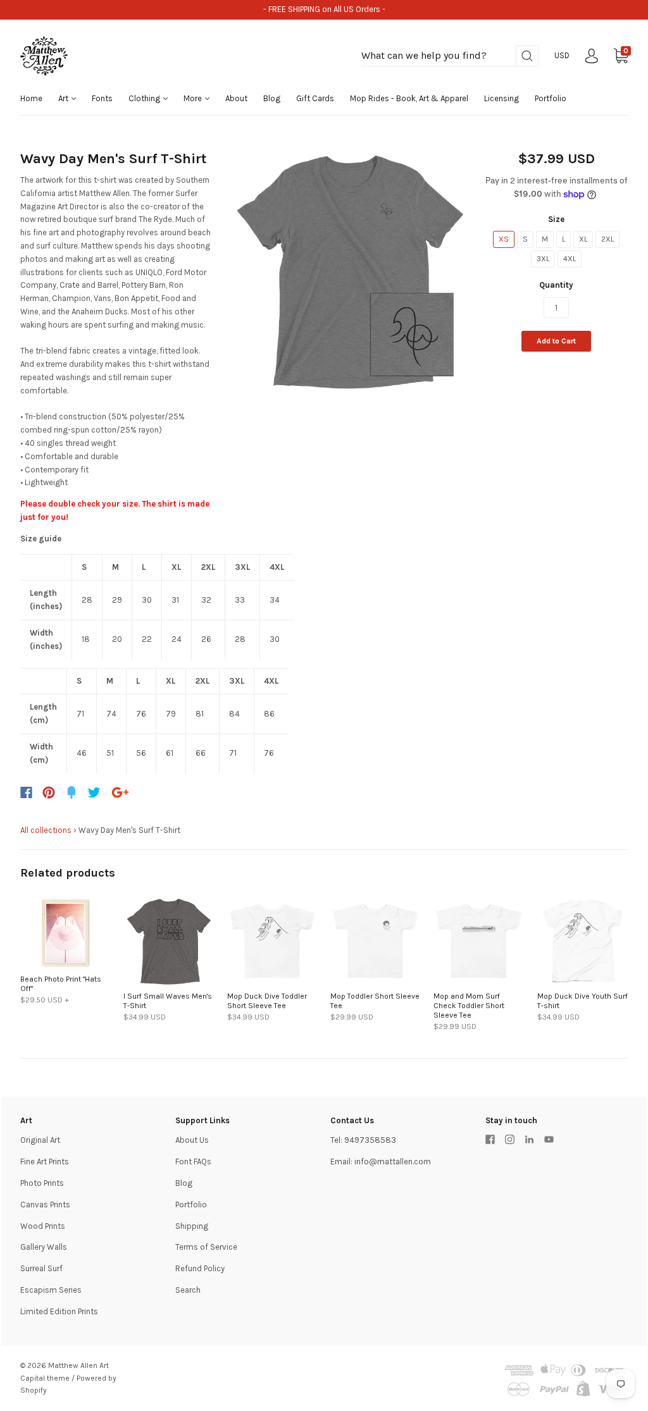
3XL (543, 258)
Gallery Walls (43, 1247)
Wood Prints (42, 1226)
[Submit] (527, 56)
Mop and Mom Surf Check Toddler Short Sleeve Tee (468, 1006)
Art (64, 98)
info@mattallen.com (392, 1161)
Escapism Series (51, 1290)
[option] (350, 272)
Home (31, 98)
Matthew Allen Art (78, 1365)
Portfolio (550, 98)
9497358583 (370, 1140)
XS (504, 239)
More (194, 98)
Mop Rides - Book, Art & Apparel (409, 98)
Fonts (102, 98)
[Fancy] (71, 792)
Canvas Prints (45, 1204)
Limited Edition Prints (59, 1311)
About (236, 98)
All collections (46, 830)
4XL (569, 258)
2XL (607, 239)
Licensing (501, 98)
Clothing (145, 98)
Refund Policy (200, 1268)
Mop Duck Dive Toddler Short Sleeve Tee (267, 1001)
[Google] (120, 792)
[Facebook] (26, 792)
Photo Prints (42, 1183)
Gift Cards (315, 98)
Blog (271, 98)
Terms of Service (206, 1247)
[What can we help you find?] (450, 56)
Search (188, 1290)
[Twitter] (94, 792)
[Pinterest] (48, 792)
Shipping (191, 1226)
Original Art (40, 1140)
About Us (192, 1140)
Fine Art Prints (44, 1161)
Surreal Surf (41, 1268)
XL (583, 239)
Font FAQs (193, 1161)
